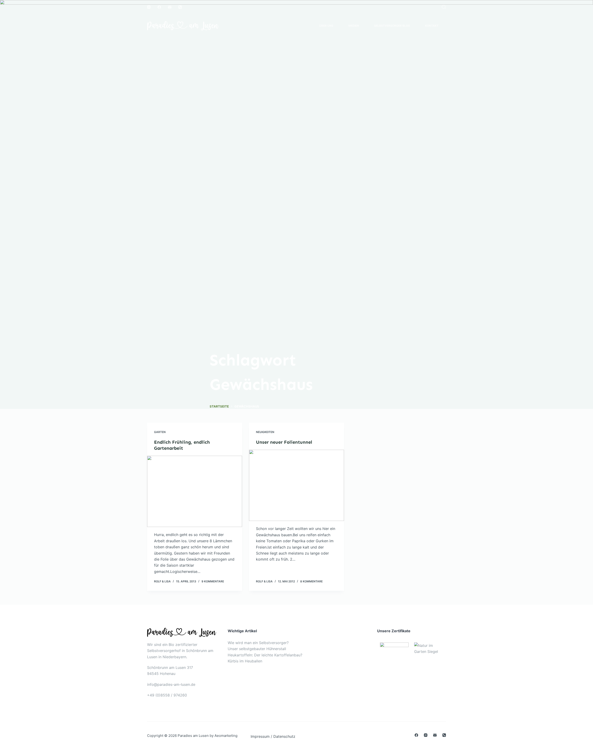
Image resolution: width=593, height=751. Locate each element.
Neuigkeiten (265, 432)
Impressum (260, 736)
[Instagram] (149, 7)
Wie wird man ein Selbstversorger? (258, 642)
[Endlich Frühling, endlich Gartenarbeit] (194, 491)
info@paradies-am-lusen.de (171, 684)
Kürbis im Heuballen (245, 661)
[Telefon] (180, 7)
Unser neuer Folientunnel (284, 442)
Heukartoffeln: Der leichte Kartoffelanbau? (265, 655)
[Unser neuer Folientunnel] (296, 485)
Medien (353, 25)
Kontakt (431, 25)
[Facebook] (159, 7)
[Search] (444, 7)
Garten (160, 432)
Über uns (326, 25)
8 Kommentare (311, 581)
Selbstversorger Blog (392, 25)
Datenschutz (284, 736)
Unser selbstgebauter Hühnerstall (257, 648)
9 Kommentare (213, 581)
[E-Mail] (169, 7)
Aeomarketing (225, 735)
